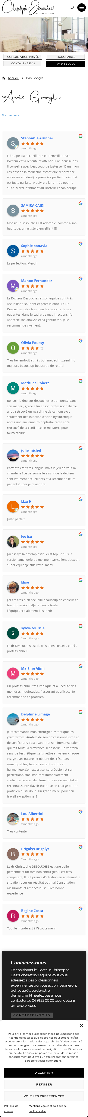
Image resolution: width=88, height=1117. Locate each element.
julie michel (31, 450)
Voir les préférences (44, 1096)
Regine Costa (32, 910)
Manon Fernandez (36, 280)
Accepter (44, 1072)
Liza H (26, 501)
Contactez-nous (31, 1015)
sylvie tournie (32, 628)
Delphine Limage (35, 714)
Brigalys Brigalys (35, 849)
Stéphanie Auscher (37, 138)
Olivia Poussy (32, 342)
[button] (81, 1025)
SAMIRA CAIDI (32, 205)
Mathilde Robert (35, 383)
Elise (25, 582)
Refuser (44, 1084)
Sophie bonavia (34, 245)
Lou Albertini (32, 813)
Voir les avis (10, 115)
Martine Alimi (33, 668)
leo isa (26, 536)
